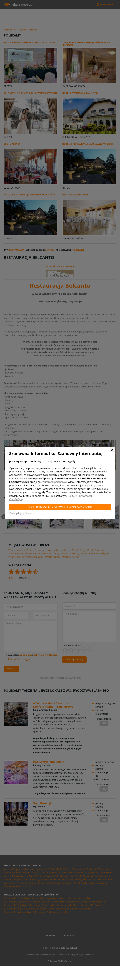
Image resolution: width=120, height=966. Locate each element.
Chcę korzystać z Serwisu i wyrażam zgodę (60, 507)
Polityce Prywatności (93, 485)
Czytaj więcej (16, 499)
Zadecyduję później (20, 513)
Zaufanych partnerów (54, 482)
